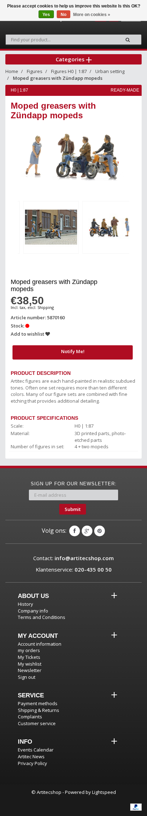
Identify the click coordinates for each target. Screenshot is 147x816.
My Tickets (29, 657)
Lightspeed (104, 792)
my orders (29, 650)
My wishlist (29, 664)
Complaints (30, 716)
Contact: (73, 558)
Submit (73, 509)
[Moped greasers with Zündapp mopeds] (51, 227)
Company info (33, 611)
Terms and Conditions (41, 617)
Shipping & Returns (38, 710)
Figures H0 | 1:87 (69, 71)
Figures (34, 71)
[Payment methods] (136, 807)
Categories (71, 59)
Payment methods (37, 703)
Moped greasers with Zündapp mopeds (57, 78)
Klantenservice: (74, 569)
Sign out (26, 677)
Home (11, 71)
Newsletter (29, 670)
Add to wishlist (28, 334)
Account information (39, 644)
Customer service (37, 723)
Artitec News (31, 756)
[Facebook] (74, 531)
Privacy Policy (32, 763)
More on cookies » (91, 14)
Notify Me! (73, 351)
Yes (46, 14)
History (25, 604)
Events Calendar (36, 750)
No (63, 14)
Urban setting (110, 71)
